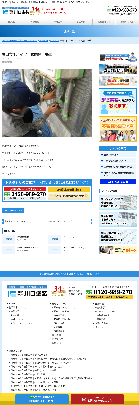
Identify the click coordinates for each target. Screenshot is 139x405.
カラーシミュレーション (22, 323)
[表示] (47, 139)
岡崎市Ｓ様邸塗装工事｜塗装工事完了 (29, 355)
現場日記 (7, 62)
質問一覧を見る (116, 181)
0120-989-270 (42, 398)
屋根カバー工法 (61, 311)
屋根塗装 (15, 315)
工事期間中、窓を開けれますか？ (119, 167)
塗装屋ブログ (15, 351)
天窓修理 (58, 327)
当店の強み (100, 304)
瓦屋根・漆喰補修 (62, 319)
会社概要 (101, 307)
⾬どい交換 (59, 323)
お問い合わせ (101, 323)
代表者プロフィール (106, 311)
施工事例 (56, 335)
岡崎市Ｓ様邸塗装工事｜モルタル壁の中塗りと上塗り (37, 366)
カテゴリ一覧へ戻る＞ (12, 210)
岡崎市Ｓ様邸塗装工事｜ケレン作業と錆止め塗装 (34, 382)
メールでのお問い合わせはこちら (100, 399)
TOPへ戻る (94, 274)
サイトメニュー (102, 327)
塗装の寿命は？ (111, 154)
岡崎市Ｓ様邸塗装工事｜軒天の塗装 (28, 374)
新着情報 (101, 319)
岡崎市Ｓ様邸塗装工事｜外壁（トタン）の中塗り (34, 370)
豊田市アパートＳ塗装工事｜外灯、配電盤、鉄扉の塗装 (38, 386)
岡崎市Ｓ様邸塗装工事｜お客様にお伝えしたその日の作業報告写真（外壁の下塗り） (52, 378)
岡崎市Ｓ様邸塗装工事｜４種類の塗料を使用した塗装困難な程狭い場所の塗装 (49, 359)
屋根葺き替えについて (64, 307)
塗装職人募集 (103, 315)
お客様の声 (57, 339)
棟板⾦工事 (59, 315)
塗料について (17, 319)
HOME (11, 22)
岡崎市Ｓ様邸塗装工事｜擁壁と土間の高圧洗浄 (33, 390)
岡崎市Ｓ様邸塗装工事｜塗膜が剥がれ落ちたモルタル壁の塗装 (41, 363)
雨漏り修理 (59, 331)
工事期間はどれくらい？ (115, 160)
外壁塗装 (15, 311)
